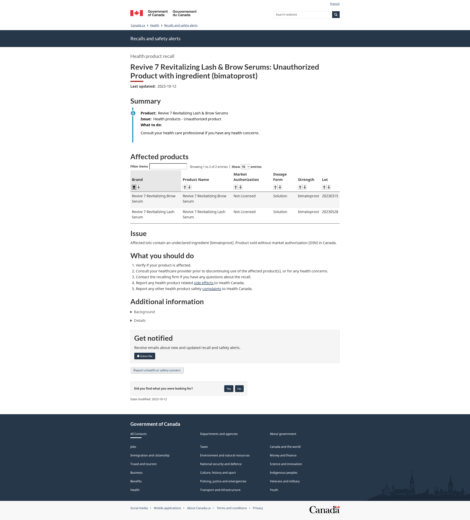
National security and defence (221, 464)
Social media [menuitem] (139, 508)
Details (140, 320)
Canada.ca (138, 25)
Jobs (133, 447)
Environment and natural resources (225, 455)
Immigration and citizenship (149, 455)
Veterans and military (285, 481)
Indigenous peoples (283, 473)
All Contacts (138, 434)
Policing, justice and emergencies (223, 481)
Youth (274, 490)
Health (154, 25)
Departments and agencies (219, 434)
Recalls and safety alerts (181, 25)
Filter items (139, 166)
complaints (211, 288)
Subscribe (146, 356)
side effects (204, 282)
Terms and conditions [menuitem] (232, 508)
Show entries (246, 167)
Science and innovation (286, 464)
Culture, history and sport (218, 473)
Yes (229, 388)
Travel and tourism (143, 464)
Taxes (204, 447)
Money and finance (283, 455)
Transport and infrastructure (220, 490)
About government (283, 434)
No (239, 388)
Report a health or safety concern (156, 370)
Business (136, 473)
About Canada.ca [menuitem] (199, 508)
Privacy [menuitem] (258, 508)
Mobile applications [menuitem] (167, 508)
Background (144, 311)
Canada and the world (285, 447)
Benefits (136, 481)
